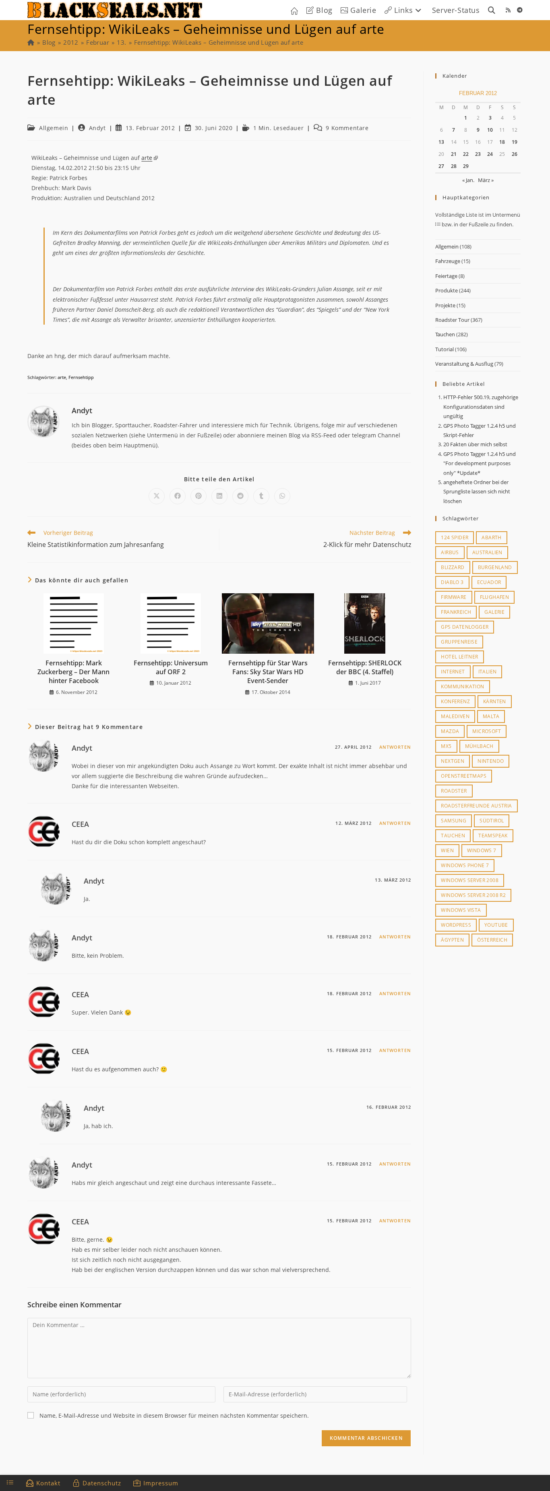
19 (514, 142)
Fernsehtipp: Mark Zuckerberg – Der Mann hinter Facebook (73, 672)
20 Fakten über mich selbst (475, 444)
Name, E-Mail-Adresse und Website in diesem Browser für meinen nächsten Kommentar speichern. (174, 1415)
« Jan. (468, 180)
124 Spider (454, 537)
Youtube (496, 925)
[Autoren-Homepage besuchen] (43, 421)
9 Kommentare (347, 128)
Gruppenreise (459, 641)
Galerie (494, 612)
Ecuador (489, 582)
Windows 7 (481, 850)
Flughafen (494, 597)
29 (466, 166)
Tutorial (444, 349)
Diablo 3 (452, 582)
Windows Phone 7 (465, 865)
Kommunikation (462, 686)
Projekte (445, 305)
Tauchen (445, 334)
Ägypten (452, 939)
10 (490, 129)
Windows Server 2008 (469, 880)
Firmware (453, 597)
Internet (453, 671)
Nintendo (491, 761)
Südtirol (492, 820)
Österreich (492, 939)
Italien (487, 671)
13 (441, 142)
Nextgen (452, 761)
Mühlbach (479, 746)
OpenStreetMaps (463, 775)
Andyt (97, 128)
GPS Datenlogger (464, 626)
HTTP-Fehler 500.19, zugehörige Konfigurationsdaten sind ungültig (480, 406)
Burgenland (495, 567)
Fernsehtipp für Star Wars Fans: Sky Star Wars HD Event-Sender (268, 672)
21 (454, 154)
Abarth (491, 537)
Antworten (395, 747)
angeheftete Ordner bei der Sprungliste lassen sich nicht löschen (476, 491)
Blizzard (452, 567)
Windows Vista (461, 910)
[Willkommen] (30, 42)
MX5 (446, 746)
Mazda (450, 731)
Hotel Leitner (459, 656)
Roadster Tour (452, 319)
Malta (491, 716)
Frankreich (456, 612)
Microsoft (486, 731)
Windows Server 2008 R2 (473, 895)
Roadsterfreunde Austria (476, 805)
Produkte (446, 290)
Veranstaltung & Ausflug (464, 363)
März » (486, 180)
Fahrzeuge (447, 261)
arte (146, 158)
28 (454, 166)
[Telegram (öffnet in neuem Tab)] (520, 10)
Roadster (454, 790)
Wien (447, 850)
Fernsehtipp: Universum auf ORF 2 (171, 667)
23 (478, 154)
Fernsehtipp (81, 377)
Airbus (450, 552)
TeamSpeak (493, 835)
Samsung (453, 820)
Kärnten (494, 701)
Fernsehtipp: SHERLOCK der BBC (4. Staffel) (364, 667)
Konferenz (455, 701)
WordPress (456, 925)
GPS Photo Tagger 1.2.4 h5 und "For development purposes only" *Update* (479, 463)
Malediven (455, 716)
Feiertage (446, 276)
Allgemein (53, 128)
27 (441, 166)
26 (514, 154)
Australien (487, 552)
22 (466, 154)
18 (502, 142)
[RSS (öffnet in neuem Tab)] (508, 10)
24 (490, 154)
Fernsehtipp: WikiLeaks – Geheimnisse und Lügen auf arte (218, 42)
